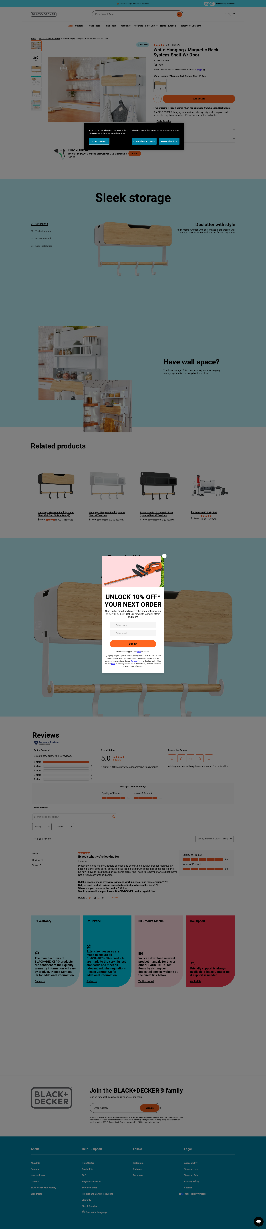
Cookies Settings (99, 141)
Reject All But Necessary (144, 141)
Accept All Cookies (169, 141)
